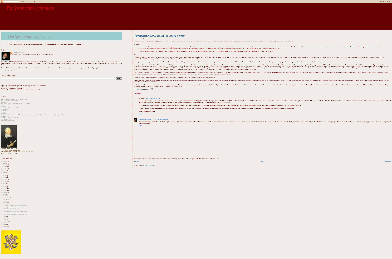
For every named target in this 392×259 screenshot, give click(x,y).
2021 (4, 170)
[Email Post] (151, 89)
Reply (140, 114)
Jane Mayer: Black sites (9, 210)
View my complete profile (8, 70)
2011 (4, 188)
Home (262, 161)
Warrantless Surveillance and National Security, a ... (16, 211)
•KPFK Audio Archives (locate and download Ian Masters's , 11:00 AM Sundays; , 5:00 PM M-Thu (34, 115)
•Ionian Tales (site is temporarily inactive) (12, 108)
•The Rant (3, 110)
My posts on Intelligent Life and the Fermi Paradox (14, 99)
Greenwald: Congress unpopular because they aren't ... (16, 205)
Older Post (388, 161)
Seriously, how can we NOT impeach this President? (15, 204)
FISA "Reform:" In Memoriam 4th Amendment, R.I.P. (15, 214)
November (6, 197)
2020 (4, 172)
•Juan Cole (4, 116)
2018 (4, 176)
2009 (4, 192)
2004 (4, 226)
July (5, 216)
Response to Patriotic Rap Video (11, 208)
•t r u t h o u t (4, 109)
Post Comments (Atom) (148, 165)
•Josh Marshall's (10, 117)
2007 (4, 196)
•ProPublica (4, 113)
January (6, 221)
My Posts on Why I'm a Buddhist (9, 100)
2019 (4, 174)
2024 (4, 165)
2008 (4, 194)
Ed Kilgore (4, 102)
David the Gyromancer (145, 119)
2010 (4, 190)
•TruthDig (3, 112)
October (6, 199)
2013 (4, 185)
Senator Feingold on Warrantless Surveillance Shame (16, 213)
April (5, 219)
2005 (4, 224)
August (6, 202)
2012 (4, 187)
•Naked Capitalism (6, 105)
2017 (4, 177)
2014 (4, 183)
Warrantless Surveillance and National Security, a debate (159, 36)
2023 (4, 167)
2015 (4, 181)
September (7, 201)
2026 (4, 161)
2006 (4, 222)
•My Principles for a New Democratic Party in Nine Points (16, 103)
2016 (4, 179)
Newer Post (137, 161)
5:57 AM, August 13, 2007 (162, 119)
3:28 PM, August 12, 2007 (153, 98)
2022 (4, 168)
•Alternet (3, 106)
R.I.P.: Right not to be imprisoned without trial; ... (15, 207)
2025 (4, 163)
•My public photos (6, 119)
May (5, 217)
